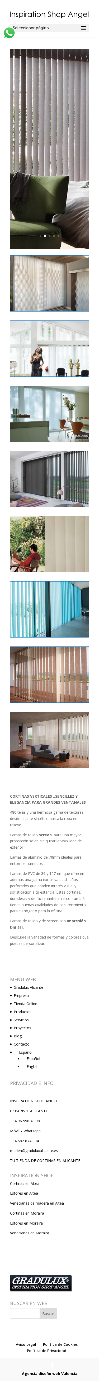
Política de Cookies (60, 1344)
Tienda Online (25, 1003)
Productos (22, 1011)
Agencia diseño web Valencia (49, 1373)
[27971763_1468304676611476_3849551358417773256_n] (49, 506)
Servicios (21, 1019)
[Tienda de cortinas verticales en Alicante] (49, 376)
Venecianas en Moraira (29, 1232)
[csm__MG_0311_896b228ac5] (49, 637)
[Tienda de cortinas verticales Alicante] (49, 311)
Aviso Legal (26, 1344)
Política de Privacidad (46, 1350)
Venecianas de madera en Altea (37, 1203)
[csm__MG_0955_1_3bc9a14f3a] (49, 702)
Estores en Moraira (26, 1223)
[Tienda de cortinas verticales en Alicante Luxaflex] (49, 441)
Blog (18, 1035)
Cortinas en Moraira (27, 1213)
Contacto (22, 1044)
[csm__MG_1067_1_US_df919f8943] (49, 767)
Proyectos (22, 1027)
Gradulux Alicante (28, 987)
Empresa (21, 995)
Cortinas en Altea (24, 1183)
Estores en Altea (24, 1193)
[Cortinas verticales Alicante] (49, 571)
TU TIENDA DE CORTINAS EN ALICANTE (45, 1160)
